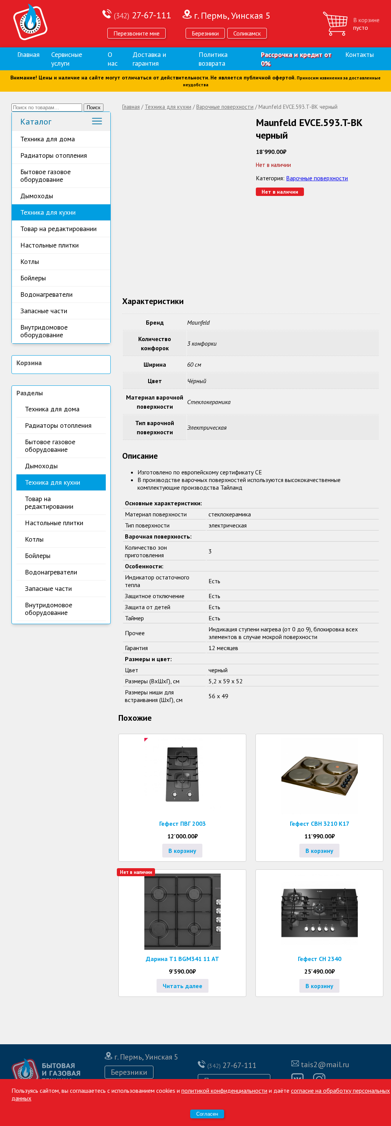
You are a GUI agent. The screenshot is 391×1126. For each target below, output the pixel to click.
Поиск (93, 107)
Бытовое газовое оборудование (45, 175)
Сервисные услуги (66, 59)
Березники (205, 33)
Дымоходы (36, 195)
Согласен (207, 1114)
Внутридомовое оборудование (44, 331)
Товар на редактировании (58, 228)
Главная (28, 54)
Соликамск (247, 33)
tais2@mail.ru (325, 1064)
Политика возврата (213, 59)
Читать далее (182, 986)
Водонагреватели (46, 294)
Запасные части (43, 310)
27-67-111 (142, 15)
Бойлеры (33, 277)
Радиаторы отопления (53, 155)
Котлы (29, 261)
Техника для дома (47, 138)
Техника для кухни (48, 212)
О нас (113, 59)
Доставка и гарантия (149, 59)
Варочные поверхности (225, 106)
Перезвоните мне (136, 33)
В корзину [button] (182, 850)
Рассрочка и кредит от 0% (296, 59)
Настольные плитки (49, 245)
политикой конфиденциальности (224, 1090)
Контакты (359, 54)
